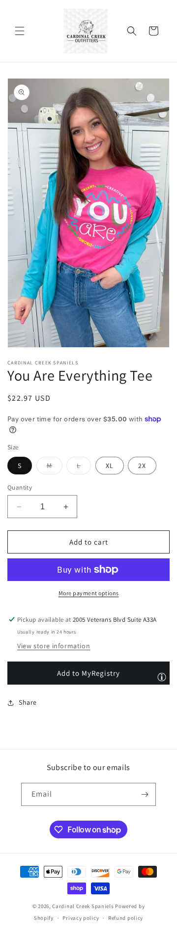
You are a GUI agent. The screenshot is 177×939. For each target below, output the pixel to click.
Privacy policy (80, 917)
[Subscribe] (144, 794)
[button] (19, 31)
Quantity (19, 487)
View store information (53, 645)
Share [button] (28, 702)
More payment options (89, 593)
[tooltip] (161, 676)
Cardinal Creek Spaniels (83, 906)
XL (110, 465)
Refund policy (125, 917)
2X (142, 465)
